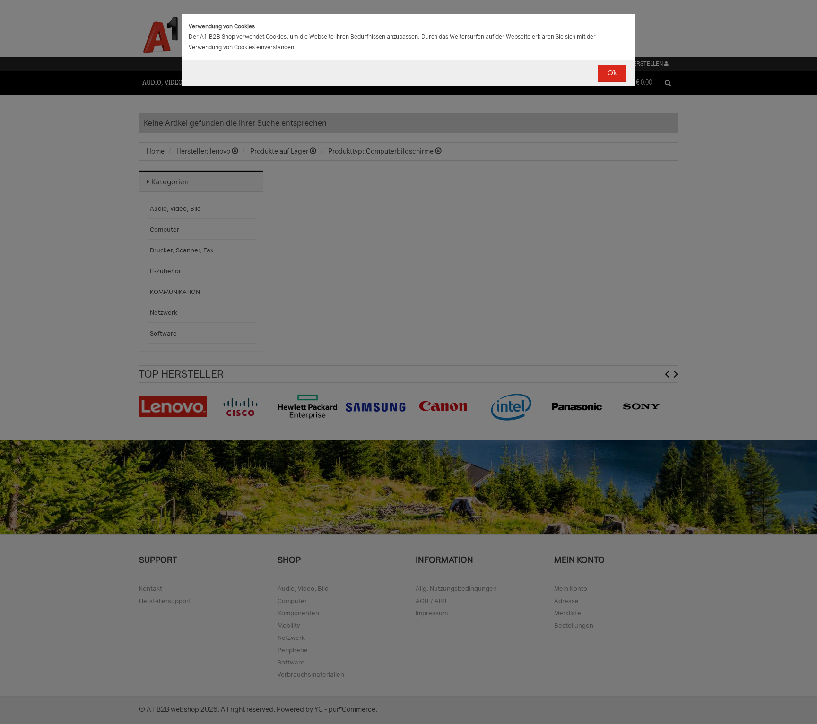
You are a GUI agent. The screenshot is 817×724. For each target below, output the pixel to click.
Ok (612, 73)
